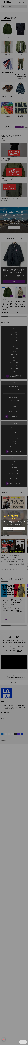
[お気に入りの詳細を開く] (3, 1039)
